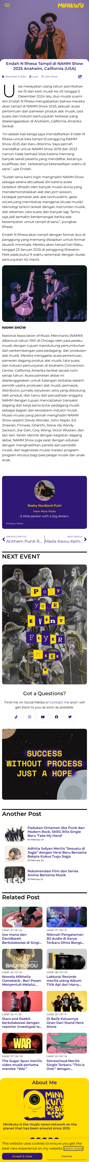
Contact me (59, 702)
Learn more (73, 1148)
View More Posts (44, 511)
